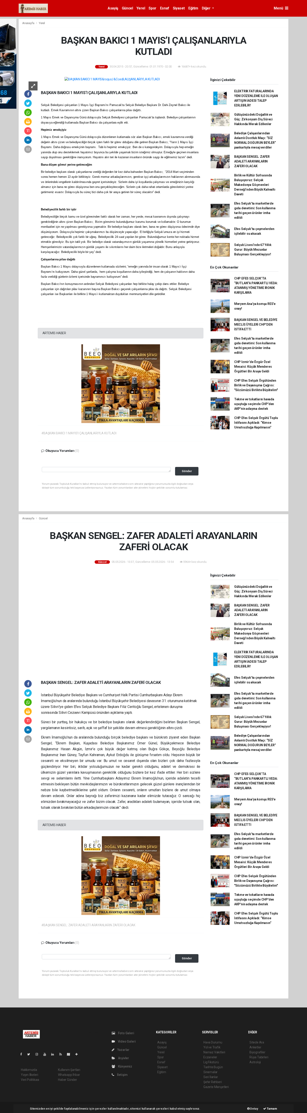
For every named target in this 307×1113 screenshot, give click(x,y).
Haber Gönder (67, 1079)
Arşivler (123, 1058)
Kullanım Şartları (69, 1070)
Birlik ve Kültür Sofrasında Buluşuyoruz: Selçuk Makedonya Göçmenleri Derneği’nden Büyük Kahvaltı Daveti (254, 184)
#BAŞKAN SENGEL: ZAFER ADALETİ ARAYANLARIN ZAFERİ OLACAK (88, 925)
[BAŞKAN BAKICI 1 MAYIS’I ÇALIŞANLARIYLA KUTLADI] (112, 79)
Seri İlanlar (210, 1077)
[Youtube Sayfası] (46, 1054)
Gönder (187, 471)
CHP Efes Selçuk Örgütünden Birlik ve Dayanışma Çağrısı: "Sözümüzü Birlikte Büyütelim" (256, 385)
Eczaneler (210, 1057)
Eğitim (193, 8)
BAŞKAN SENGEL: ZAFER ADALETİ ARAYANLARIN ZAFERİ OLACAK (252, 161)
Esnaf (164, 8)
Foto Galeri (125, 1033)
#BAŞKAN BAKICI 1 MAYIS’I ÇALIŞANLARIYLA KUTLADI (78, 433)
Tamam (271, 1108)
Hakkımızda (29, 1070)
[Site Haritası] (70, 1054)
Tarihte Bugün (213, 1067)
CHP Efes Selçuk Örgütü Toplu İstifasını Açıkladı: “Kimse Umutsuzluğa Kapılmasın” (256, 422)
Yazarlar (123, 1050)
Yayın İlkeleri (29, 1075)
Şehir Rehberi (212, 1082)
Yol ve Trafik (211, 1047)
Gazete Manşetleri (216, 1087)
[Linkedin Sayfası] (54, 1054)
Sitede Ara (256, 1042)
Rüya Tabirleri (258, 1057)
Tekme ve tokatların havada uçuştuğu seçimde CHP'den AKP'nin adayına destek (254, 403)
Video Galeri (126, 1041)
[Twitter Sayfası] (30, 1054)
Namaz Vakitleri (214, 1052)
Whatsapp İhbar (69, 1075)
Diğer (206, 8)
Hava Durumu (212, 1042)
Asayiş (113, 8)
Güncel (127, 8)
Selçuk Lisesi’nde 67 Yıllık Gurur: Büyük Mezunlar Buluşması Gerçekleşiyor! (252, 249)
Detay (254, 1108)
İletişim (122, 1075)
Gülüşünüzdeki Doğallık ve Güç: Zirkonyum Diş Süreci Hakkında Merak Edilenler (253, 119)
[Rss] (62, 1054)
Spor (152, 8)
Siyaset (179, 8)
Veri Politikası (30, 1079)
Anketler (255, 1047)
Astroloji (255, 1062)
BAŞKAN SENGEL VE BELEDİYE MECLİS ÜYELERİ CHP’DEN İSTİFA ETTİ (255, 324)
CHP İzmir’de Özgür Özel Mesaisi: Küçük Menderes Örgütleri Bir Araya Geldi (253, 366)
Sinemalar (210, 1072)
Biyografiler (257, 1052)
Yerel (140, 8)
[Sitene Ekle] (78, 1054)
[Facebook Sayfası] (23, 1054)
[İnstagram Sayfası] (39, 1054)
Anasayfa (28, 23)
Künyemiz (124, 1066)
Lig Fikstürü (211, 1062)
